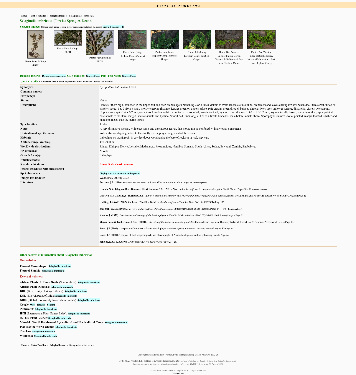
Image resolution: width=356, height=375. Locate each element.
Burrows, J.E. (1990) (111, 182)
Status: (24, 100)
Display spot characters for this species (120, 173)
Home (24, 15)
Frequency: (27, 96)
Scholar (51, 304)
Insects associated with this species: (42, 168)
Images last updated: (33, 178)
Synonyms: (27, 87)
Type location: (29, 124)
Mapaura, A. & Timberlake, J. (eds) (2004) (123, 222)
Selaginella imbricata (60, 266)
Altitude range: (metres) (35, 142)
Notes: (24, 128)
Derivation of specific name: (37, 133)
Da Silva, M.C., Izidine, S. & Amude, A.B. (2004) (126, 195)
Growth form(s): (30, 155)
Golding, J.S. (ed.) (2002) (113, 202)
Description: (28, 105)
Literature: (27, 182)
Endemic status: (30, 160)
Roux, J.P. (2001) (109, 228)
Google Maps (93, 75)
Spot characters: (30, 173)
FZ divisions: (28, 151)
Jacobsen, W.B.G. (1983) (113, 209)
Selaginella (74, 15)
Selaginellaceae (57, 15)
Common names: (31, 91)
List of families (38, 15)
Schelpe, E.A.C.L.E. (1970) (114, 241)
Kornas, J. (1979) (109, 215)
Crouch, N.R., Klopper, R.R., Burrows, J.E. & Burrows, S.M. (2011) (136, 189)
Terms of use (178, 373)
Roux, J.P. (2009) (109, 235)
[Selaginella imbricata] (35, 44)
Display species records (54, 75)
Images (41, 304)
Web (32, 304)
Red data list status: (32, 164)
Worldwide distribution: (35, 146)
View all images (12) (113, 26)
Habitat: (25, 137)
